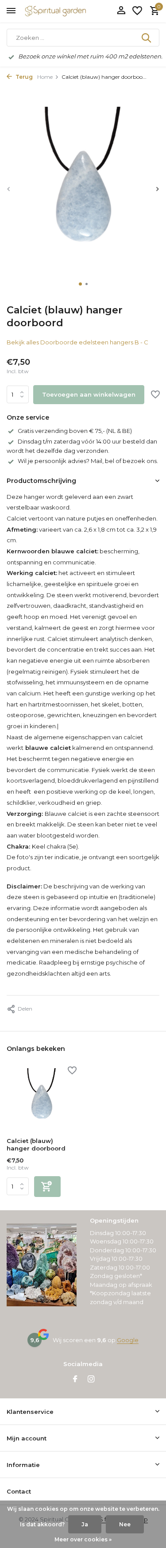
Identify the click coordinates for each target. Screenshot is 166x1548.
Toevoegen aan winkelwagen (88, 394)
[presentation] (9, 188)
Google (128, 1339)
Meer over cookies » (83, 1539)
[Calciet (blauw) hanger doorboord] (42, 1099)
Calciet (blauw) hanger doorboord (36, 1144)
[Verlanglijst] (137, 11)
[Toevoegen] (47, 1186)
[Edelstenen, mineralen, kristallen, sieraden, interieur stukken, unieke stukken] (68, 11)
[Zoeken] (147, 37)
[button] (80, 284)
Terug (23, 76)
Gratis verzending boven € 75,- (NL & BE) (75, 430)
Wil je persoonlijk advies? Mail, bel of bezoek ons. (88, 460)
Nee (125, 1524)
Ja (84, 1524)
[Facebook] (75, 1379)
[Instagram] (91, 1379)
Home (45, 76)
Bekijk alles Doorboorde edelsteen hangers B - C (77, 342)
